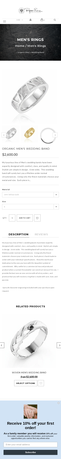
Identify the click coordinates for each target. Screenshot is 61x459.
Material (6, 189)
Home (20, 46)
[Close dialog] (58, 403)
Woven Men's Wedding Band (29, 372)
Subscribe (30, 452)
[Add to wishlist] (37, 218)
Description (19, 234)
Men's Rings (36, 46)
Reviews (41, 234)
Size (4, 201)
